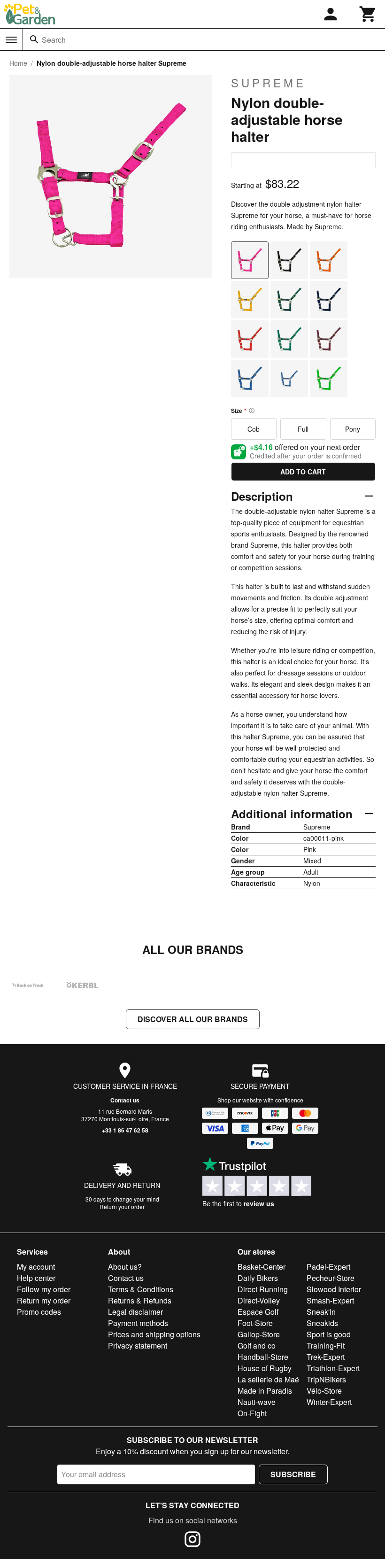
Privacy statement (137, 1345)
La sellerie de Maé (268, 1379)
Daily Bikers (258, 1277)
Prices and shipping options (154, 1334)
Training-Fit (326, 1345)
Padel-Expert (328, 1266)
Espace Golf (258, 1311)
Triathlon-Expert (333, 1368)
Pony (352, 429)
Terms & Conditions (140, 1289)
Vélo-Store (324, 1390)
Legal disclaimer (135, 1311)
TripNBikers (326, 1379)
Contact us (124, 1100)
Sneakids (322, 1323)
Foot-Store (255, 1323)
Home (18, 63)
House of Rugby (265, 1368)
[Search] (34, 39)
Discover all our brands (193, 1019)
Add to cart (303, 471)
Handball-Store (263, 1356)
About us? (125, 1266)
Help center (36, 1277)
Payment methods (138, 1323)
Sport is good (329, 1334)
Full (303, 429)
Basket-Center (261, 1266)
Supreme (268, 82)
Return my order (43, 1300)
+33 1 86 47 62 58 (125, 1130)
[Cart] (368, 14)
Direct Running (263, 1289)
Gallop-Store (259, 1334)
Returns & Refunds (139, 1300)
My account (36, 1266)
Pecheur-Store (330, 1277)
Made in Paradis (265, 1390)
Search (54, 39)
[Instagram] (192, 1540)
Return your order (122, 1206)
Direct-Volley (259, 1300)
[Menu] (11, 40)
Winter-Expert (329, 1401)
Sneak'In (321, 1311)
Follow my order (43, 1289)
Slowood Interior (334, 1289)
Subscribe (293, 1474)
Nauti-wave (257, 1401)
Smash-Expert (330, 1300)
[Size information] (251, 410)
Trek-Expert (326, 1356)
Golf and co (257, 1345)
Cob (253, 429)
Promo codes (39, 1311)
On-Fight (252, 1413)
